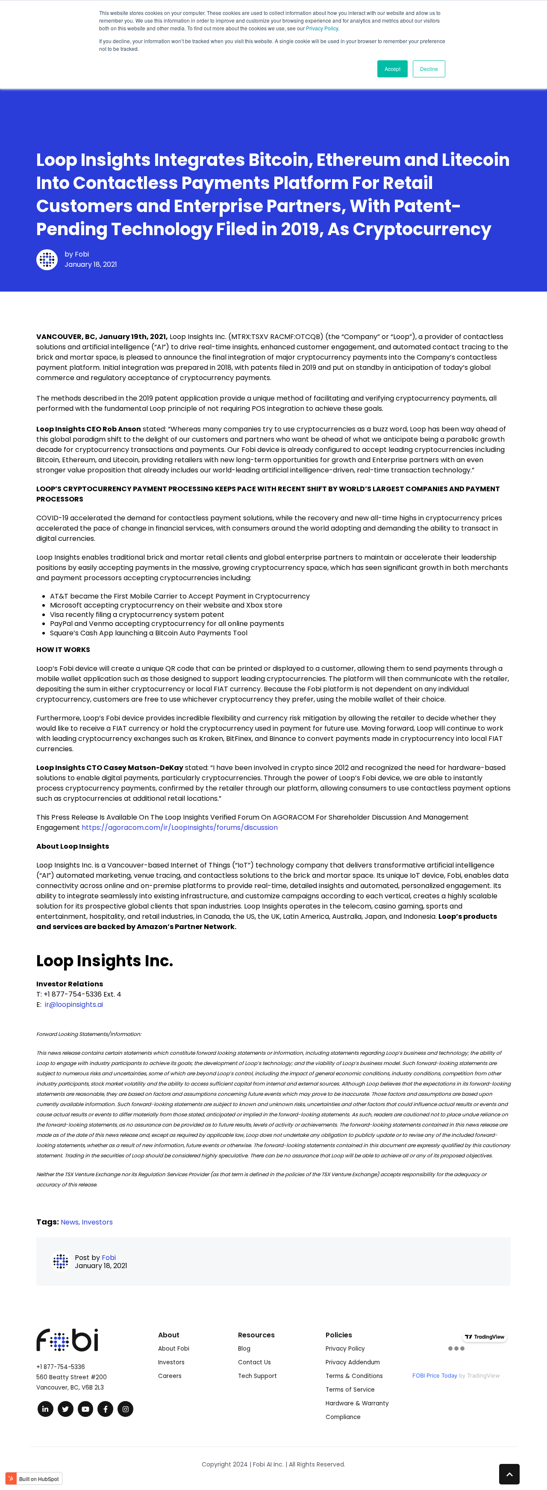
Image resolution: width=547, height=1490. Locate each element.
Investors (97, 1222)
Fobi (82, 254)
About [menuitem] (168, 1335)
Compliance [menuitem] (343, 1417)
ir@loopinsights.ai (74, 1004)
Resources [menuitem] (256, 1335)
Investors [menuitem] (171, 1362)
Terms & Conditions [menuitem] (354, 1376)
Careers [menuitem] (170, 1376)
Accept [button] (392, 68)
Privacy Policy (322, 28)
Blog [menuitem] (244, 1349)
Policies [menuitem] (339, 1335)
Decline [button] (429, 68)
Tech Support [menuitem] (257, 1376)
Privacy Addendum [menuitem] (353, 1362)
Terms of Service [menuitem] (350, 1390)
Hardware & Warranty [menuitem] (357, 1403)
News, (71, 1222)
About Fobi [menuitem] (173, 1349)
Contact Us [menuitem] (254, 1362)
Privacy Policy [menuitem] (345, 1349)
